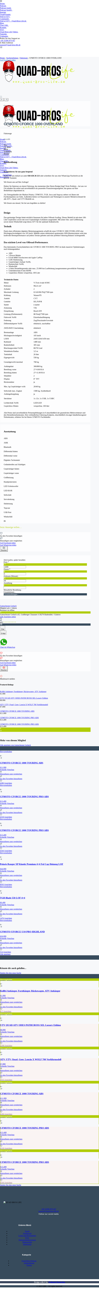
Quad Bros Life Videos (9, 32)
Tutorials (3, 34)
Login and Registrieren (27, 1236)
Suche (27, 1231)
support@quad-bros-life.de (10, 45)
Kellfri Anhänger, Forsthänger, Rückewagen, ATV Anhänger (23, 692)
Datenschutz (27, 1242)
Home (2, 4)
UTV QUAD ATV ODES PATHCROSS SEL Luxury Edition (24, 698)
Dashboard (27, 1233)
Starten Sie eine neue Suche (10, 973)
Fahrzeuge (24, 58)
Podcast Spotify (6, 10)
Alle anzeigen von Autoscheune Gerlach (15, 745)
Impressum (27, 1244)
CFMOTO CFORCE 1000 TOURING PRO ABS (19, 718)
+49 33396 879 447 (7, 41)
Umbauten (4, 36)
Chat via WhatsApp (7, 647)
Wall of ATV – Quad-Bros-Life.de (13, 21)
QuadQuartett (5, 14)
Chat (2, 629)
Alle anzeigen (5, 954)
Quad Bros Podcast (29, 1261)
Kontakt (3, 27)
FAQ (2, 30)
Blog (2, 23)
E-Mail (3, 633)
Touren (29, 1265)
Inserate (3, 12)
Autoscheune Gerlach (8, 606)
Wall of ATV (5, 17)
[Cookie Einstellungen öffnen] (18, 1305)
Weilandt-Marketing (56, 1282)
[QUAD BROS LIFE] (38, 92)
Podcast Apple (5, 8)
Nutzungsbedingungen (27, 1240)
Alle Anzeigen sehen (8, 617)
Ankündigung (29, 1263)
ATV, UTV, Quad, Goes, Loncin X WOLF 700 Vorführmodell (24, 705)
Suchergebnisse (12, 58)
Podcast (3, 6)
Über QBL (4, 25)
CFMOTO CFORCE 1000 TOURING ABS (17, 711)
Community (5, 19)
